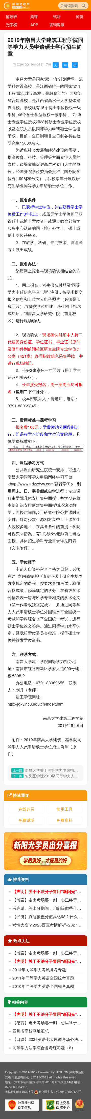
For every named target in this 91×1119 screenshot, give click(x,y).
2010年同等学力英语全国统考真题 (43, 986)
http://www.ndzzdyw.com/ (32, 484)
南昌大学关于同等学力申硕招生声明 (52, 770)
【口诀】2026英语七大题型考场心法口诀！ (51, 1039)
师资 (79, 16)
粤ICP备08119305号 (19, 1091)
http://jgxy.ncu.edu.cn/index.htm (35, 704)
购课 (34, 16)
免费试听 (26, 820)
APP (34, 24)
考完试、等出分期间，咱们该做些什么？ (48, 908)
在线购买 (26, 809)
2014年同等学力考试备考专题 (39, 969)
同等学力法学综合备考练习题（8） (43, 1048)
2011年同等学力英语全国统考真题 (43, 978)
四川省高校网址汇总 (30, 1031)
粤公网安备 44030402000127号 (60, 1091)
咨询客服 (56, 24)
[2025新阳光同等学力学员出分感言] (45, 851)
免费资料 (64, 820)
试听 (57, 16)
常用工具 (64, 809)
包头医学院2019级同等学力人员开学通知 (52, 775)
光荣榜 (11, 24)
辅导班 (11, 16)
